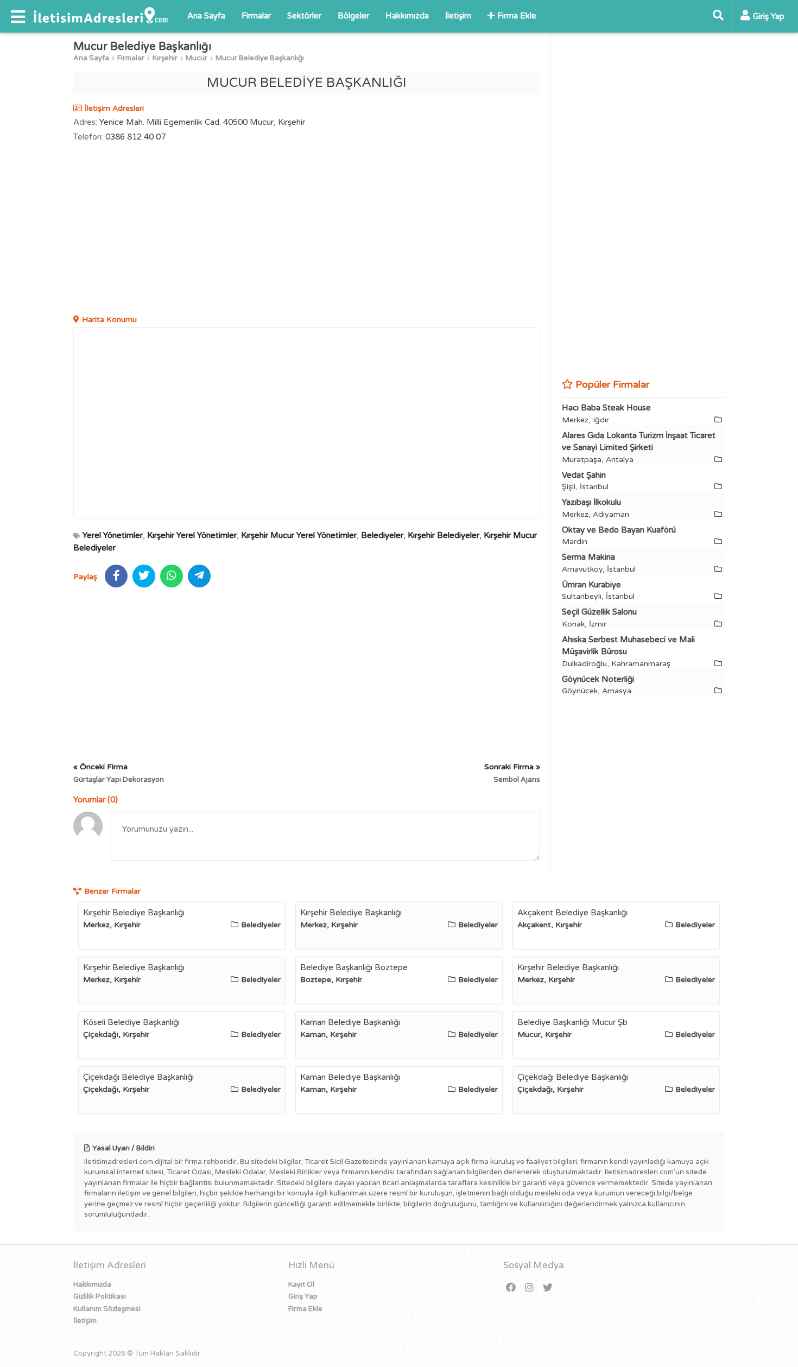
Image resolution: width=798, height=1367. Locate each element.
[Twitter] (547, 1288)
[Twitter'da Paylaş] (143, 576)
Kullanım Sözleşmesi (107, 1309)
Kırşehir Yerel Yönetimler (192, 535)
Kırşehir (165, 58)
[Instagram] (529, 1288)
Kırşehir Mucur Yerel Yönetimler (299, 535)
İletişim (458, 16)
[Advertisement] (306, 230)
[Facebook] (510, 1288)
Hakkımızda (407, 16)
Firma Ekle (516, 16)
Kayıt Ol (301, 1284)
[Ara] (718, 16)
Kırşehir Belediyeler (443, 535)
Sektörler (304, 16)
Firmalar (256, 16)
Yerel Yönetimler (113, 535)
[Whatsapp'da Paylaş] (171, 576)
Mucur (196, 58)
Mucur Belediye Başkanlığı (260, 58)
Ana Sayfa (206, 16)
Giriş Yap (303, 1296)
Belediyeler (382, 535)
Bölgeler (353, 16)
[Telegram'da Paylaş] (199, 576)
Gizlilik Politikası (99, 1296)
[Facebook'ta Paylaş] (116, 576)
